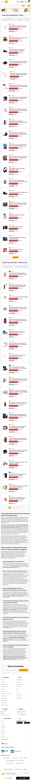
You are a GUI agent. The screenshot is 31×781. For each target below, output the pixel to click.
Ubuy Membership (4, 700)
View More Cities (4, 739)
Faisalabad (3, 725)
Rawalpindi (3, 729)
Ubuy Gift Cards (19, 698)
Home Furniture (16, 527)
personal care (23, 657)
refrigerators (21, 637)
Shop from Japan (23, 758)
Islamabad (3, 727)
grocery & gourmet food (14, 657)
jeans (7, 627)
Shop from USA (6, 758)
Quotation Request (4, 684)
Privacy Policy (18, 769)
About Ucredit (19, 693)
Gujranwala (3, 736)
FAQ (17, 691)
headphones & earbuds (17, 596)
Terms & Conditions (8, 769)
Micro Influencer (4, 698)
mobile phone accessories (9, 659)
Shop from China (10, 763)
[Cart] (28, 2)
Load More (15, 257)
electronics (4, 526)
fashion (17, 526)
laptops (9, 596)
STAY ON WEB (8, 778)
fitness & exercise (11, 567)
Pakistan (6, 743)
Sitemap (2, 688)
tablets (4, 596)
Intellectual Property (5, 686)
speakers (16, 566)
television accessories (8, 656)
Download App (19, 679)
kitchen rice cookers (8, 638)
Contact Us (3, 682)
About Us (3, 679)
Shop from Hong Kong (10, 760)
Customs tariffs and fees (6, 693)
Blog (17, 688)
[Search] (28, 5)
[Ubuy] (7, 1)
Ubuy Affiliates (19, 695)
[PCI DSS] (4, 751)
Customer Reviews (20, 684)
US (24, 5)
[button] (26, 2)
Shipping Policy (4, 695)
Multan (2, 734)
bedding (15, 609)
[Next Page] (21, 508)
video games (17, 656)
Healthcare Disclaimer (5, 705)
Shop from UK (15, 758)
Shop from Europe (20, 763)
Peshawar (3, 732)
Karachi (2, 720)
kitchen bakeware (13, 637)
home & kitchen (11, 526)
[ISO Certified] (14, 751)
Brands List (19, 682)
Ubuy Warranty (3, 702)
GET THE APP (23, 778)
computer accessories (22, 524)
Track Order (3, 691)
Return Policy (19, 686)
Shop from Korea (20, 760)
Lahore (2, 723)
